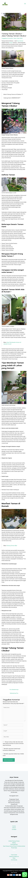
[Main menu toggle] (25, 3)
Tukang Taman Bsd (11, 545)
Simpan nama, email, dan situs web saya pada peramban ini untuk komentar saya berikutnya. (13, 743)
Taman (11, 42)
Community (14, 860)
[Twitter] (14, 863)
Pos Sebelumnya (14, 689)
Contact (14, 829)
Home (14, 826)
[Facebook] (11, 863)
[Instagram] (16, 863)
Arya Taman (20, 41)
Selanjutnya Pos (14, 693)
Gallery (14, 842)
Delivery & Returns (14, 856)
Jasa (15, 38)
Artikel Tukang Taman (14, 841)
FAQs (14, 858)
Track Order (14, 854)
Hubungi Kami (14, 844)
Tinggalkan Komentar (7, 38)
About (14, 827)
